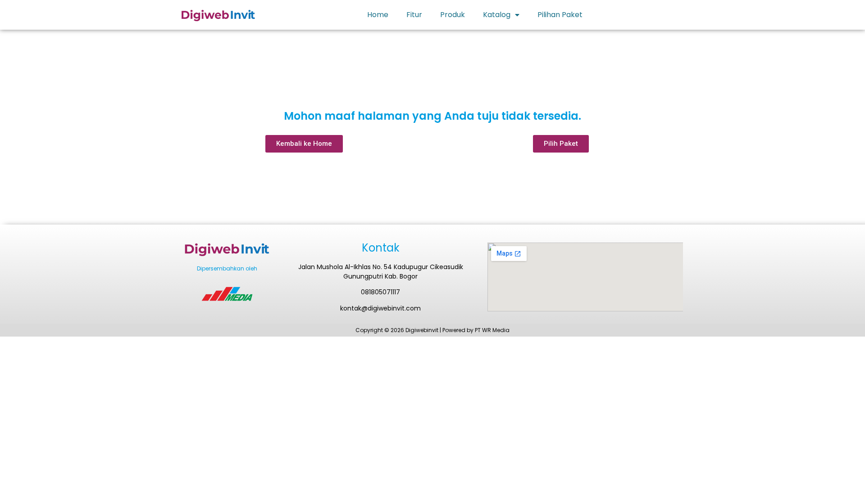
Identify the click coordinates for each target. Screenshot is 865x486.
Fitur (414, 14)
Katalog (496, 14)
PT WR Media (492, 330)
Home (377, 14)
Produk (452, 14)
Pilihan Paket (560, 14)
